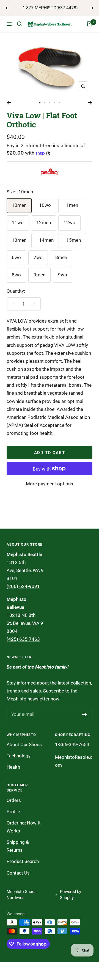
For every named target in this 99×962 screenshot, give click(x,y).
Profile (13, 811)
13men (19, 240)
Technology (19, 755)
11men (71, 205)
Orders (14, 800)
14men (46, 240)
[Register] (84, 714)
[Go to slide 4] (54, 102)
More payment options (49, 484)
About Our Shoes (24, 744)
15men (73, 240)
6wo (16, 257)
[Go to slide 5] (59, 102)
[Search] (19, 23)
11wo (18, 222)
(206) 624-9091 (23, 586)
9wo (62, 274)
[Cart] (89, 23)
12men (43, 222)
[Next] (90, 103)
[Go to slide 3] (49, 102)
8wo (16, 274)
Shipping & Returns (18, 846)
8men (61, 257)
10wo (45, 205)
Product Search (23, 861)
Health (13, 767)
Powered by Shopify (70, 894)
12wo (69, 222)
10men (19, 205)
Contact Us (18, 873)
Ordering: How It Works (24, 827)
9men (39, 274)
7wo (38, 257)
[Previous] (9, 103)
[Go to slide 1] (39, 102)
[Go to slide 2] (44, 102)
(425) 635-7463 (23, 639)
